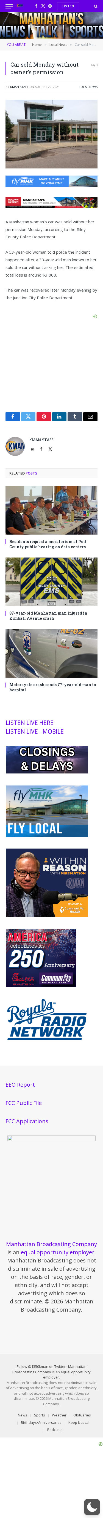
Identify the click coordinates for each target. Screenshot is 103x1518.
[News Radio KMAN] (20, 6)
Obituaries (82, 1415)
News (22, 1415)
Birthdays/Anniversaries (41, 1422)
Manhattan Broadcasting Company (51, 1244)
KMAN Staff (19, 87)
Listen (68, 6)
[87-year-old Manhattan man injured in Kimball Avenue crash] (51, 582)
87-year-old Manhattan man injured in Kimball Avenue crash (48, 615)
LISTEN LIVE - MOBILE (35, 731)
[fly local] (47, 835)
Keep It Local (78, 1422)
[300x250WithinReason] (47, 915)
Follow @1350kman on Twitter (41, 1366)
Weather (59, 1415)
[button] (92, 1507)
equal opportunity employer (57, 1252)
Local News (88, 87)
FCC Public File (23, 1103)
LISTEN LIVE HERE (30, 723)
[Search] (95, 6)
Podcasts (55, 1429)
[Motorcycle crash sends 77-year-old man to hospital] (51, 653)
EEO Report (20, 1084)
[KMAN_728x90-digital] (51, 206)
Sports (39, 1415)
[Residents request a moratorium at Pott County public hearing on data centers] (51, 510)
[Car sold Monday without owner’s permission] (51, 167)
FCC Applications (26, 1121)
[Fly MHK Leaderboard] (51, 185)
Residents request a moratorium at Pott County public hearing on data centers (48, 544)
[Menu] (9, 6)
